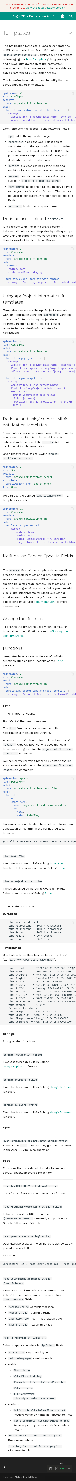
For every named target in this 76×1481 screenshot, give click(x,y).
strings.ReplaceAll (15, 1066)
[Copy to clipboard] (72, 93)
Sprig (59, 661)
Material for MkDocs (26, 1477)
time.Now (56, 863)
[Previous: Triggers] (10, 1465)
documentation (44, 601)
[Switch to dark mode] (62, 16)
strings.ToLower (60, 1112)
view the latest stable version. (46, 7)
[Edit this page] (71, 33)
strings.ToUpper (60, 1087)
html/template (36, 59)
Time (61, 868)
